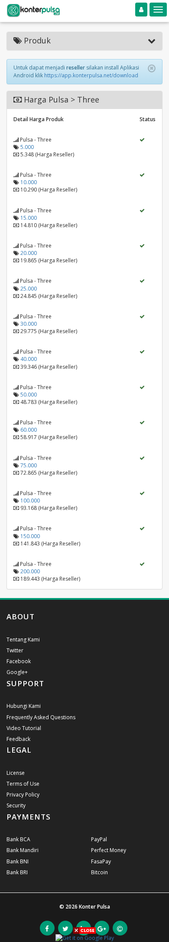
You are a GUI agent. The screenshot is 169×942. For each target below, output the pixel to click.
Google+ (17, 672)
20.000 (28, 253)
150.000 (30, 536)
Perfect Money (108, 850)
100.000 (30, 500)
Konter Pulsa (94, 906)
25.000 (28, 288)
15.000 (28, 217)
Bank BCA (18, 839)
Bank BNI (17, 861)
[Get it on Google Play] (84, 937)
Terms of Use (22, 783)
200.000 (30, 571)
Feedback (18, 739)
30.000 (28, 323)
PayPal (99, 839)
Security (16, 805)
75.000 (28, 465)
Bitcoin (99, 872)
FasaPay (101, 861)
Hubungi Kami (23, 706)
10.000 (28, 182)
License (15, 773)
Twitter (14, 650)
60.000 (28, 429)
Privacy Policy (22, 794)
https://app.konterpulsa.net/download (91, 75)
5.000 (27, 147)
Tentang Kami (23, 639)
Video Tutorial (23, 728)
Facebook (18, 661)
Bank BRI (17, 872)
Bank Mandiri (22, 850)
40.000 (28, 359)
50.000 (28, 394)
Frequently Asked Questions (40, 717)
